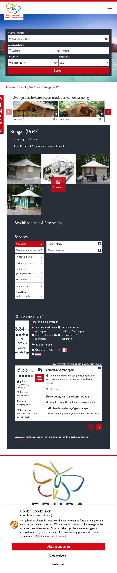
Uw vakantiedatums (16, 44)
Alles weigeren (58, 555)
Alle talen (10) (45, 349)
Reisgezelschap (64, 56)
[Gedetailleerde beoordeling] (39, 378)
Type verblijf (13, 56)
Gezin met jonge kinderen (73, 329)
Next (108, 112)
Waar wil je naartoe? (16, 32)
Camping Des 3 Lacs (25, 139)
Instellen (58, 564)
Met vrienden (69, 336)
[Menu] (109, 10)
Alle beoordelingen (47, 329)
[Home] (13, 8)
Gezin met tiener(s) (46, 336)
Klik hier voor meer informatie (51, 536)
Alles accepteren (58, 546)
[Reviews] (39, 369)
